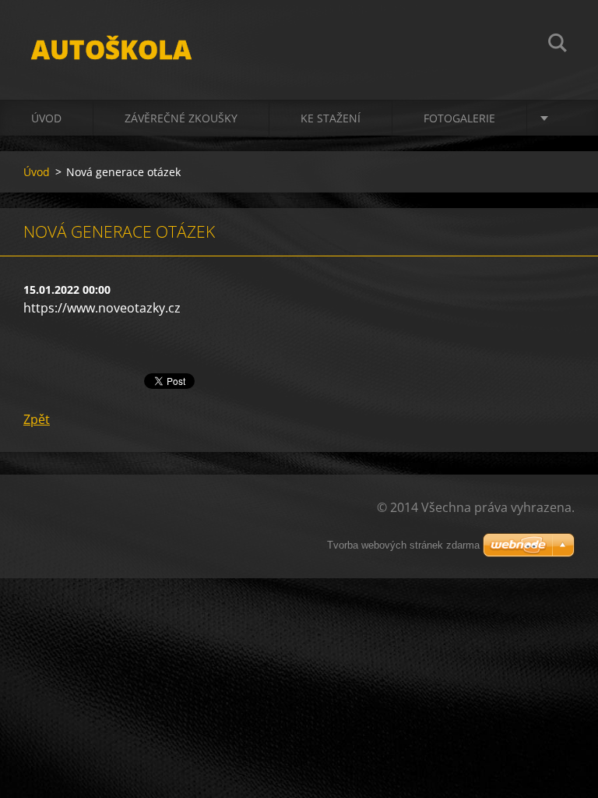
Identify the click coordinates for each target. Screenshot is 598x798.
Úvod (46, 118)
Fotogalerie (459, 118)
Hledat (557, 45)
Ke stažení (331, 118)
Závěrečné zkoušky (181, 118)
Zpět (36, 419)
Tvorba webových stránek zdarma (403, 545)
